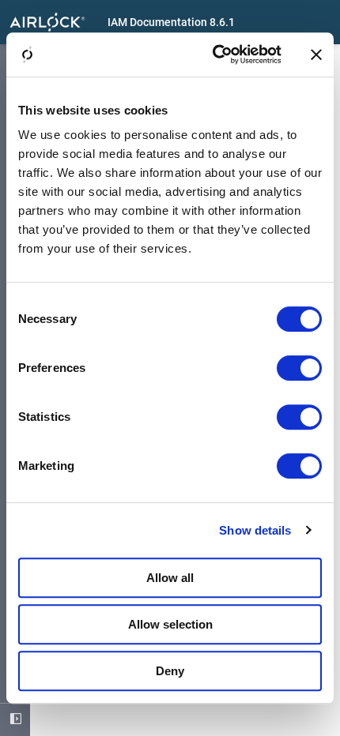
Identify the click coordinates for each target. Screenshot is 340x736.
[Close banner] (316, 54)
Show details (255, 530)
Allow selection (170, 624)
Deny (170, 671)
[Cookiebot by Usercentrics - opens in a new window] (213, 54)
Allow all (170, 577)
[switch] (299, 368)
